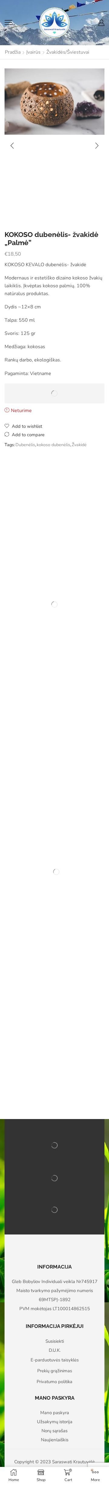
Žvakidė (79, 445)
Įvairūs (33, 52)
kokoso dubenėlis (53, 445)
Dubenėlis (25, 445)
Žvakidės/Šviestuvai (67, 52)
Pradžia (13, 52)
